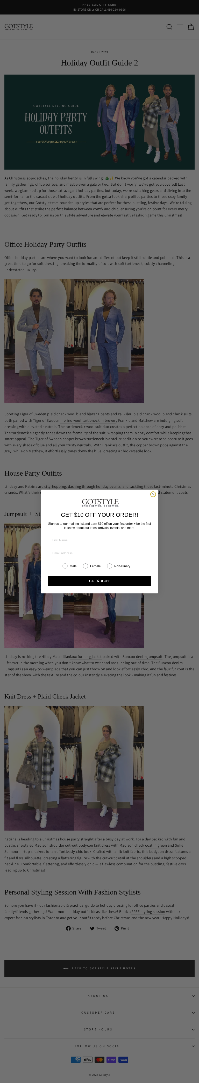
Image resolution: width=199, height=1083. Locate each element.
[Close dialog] (153, 494)
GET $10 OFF (99, 580)
